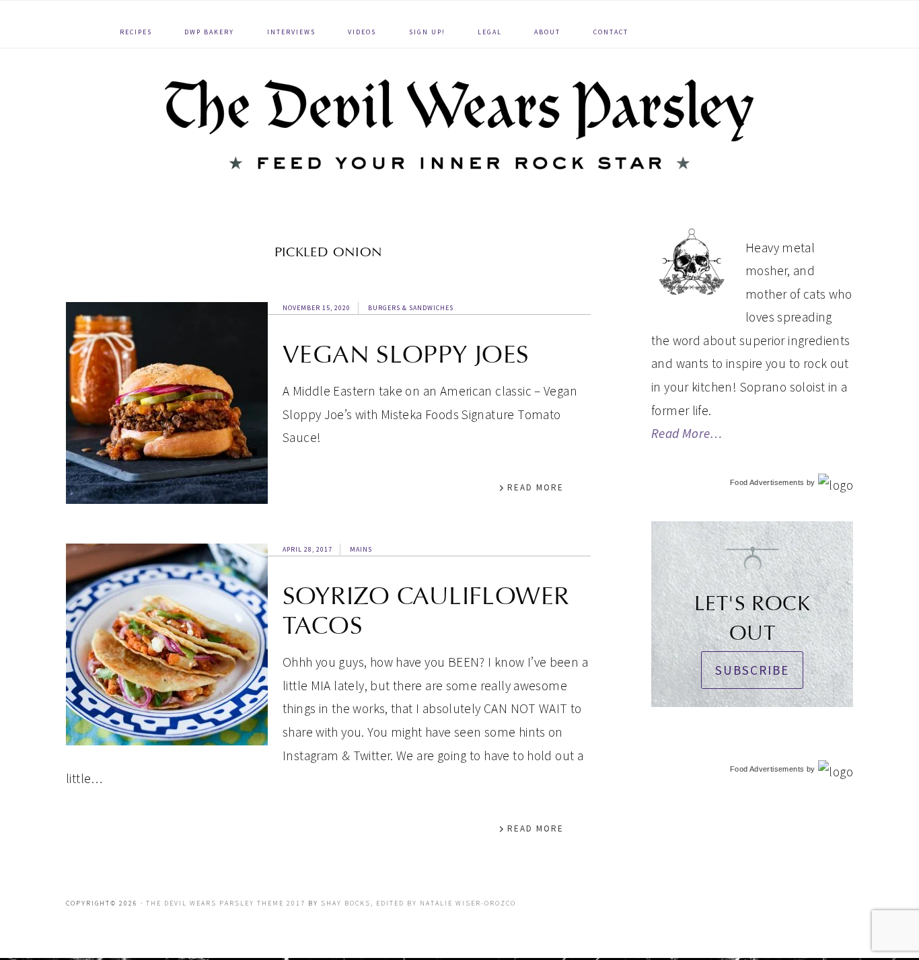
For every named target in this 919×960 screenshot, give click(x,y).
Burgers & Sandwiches (410, 307)
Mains (361, 549)
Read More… (687, 433)
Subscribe (752, 670)
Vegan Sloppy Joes (406, 354)
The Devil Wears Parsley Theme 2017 (225, 903)
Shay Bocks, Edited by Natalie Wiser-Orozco (418, 903)
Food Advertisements (767, 482)
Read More (535, 487)
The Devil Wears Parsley (459, 124)
